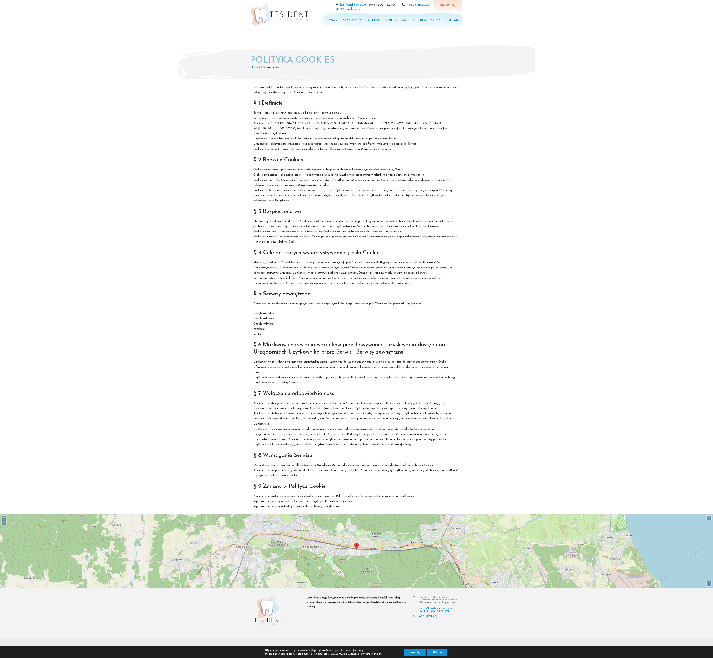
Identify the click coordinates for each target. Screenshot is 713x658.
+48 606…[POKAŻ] (418, 5)
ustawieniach (373, 654)
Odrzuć (437, 652)
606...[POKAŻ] (428, 616)
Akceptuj (415, 652)
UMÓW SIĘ (447, 5)
